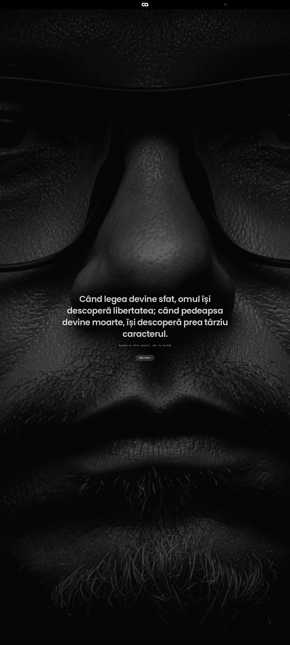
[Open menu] (225, 5)
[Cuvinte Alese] (145, 4)
